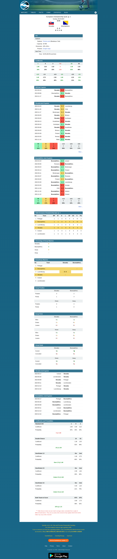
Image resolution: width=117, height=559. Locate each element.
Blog (66, 12)
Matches (24, 12)
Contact (70, 546)
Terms (58, 546)
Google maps (46, 48)
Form (48, 12)
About (63, 546)
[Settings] (95, 12)
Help (46, 546)
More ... (81, 152)
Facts (41, 12)
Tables (33, 12)
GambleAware (48, 535)
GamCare (69, 535)
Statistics (57, 12)
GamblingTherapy (59, 535)
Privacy (52, 546)
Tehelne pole (46, 41)
